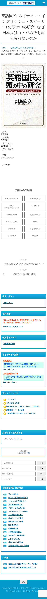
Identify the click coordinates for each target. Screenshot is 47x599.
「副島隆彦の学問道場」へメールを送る (21, 413)
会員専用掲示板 (9, 344)
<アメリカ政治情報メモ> (17, 501)
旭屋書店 (11, 229)
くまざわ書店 (35, 229)
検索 (41, 463)
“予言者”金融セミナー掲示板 (18, 546)
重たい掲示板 (13, 494)
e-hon (11, 206)
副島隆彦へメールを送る (15, 410)
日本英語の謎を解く (15, 515)
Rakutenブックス (11, 198)
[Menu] (44, 3)
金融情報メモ (13, 528)
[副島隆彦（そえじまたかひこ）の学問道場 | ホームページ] (21, 3)
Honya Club (35, 205)
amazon (35, 236)
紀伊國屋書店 (35, 215)
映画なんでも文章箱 (15, 518)
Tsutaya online (12, 215)
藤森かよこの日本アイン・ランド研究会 (23, 564)
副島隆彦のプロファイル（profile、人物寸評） (23, 406)
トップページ (11, 400)
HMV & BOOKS (11, 222)
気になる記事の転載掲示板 (18, 498)
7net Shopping (35, 198)
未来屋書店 (11, 236)
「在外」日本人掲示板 (16, 508)
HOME (3, 48)
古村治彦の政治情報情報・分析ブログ (22, 567)
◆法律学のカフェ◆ (15, 522)
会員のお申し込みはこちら (13, 326)
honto (35, 222)
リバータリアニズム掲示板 (18, 511)
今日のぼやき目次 (12, 403)
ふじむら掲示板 (14, 539)
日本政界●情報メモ (15, 505)
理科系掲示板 (13, 525)
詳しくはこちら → (10, 370)
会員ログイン (8, 303)
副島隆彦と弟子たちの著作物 (22, 48)
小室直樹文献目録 (14, 532)
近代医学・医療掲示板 (16, 535)
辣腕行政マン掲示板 (15, 542)
